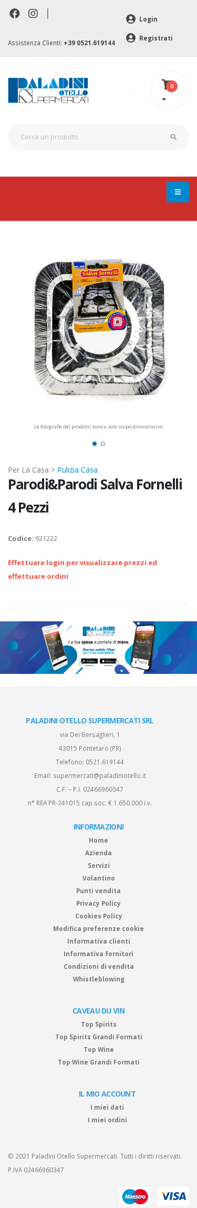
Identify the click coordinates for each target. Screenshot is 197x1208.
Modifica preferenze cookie (98, 928)
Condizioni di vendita (99, 966)
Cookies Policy (98, 916)
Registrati (155, 38)
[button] (94, 443)
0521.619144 (105, 761)
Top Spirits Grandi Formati (98, 1036)
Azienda (98, 852)
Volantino (98, 878)
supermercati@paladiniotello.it (99, 775)
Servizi (99, 865)
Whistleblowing (99, 979)
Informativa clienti (98, 941)
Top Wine (99, 1049)
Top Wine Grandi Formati (99, 1062)
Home (98, 840)
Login (148, 19)
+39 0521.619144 (89, 42)
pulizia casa (77, 470)
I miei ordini (107, 1119)
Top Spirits (99, 1024)
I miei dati (107, 1107)
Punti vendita (98, 890)
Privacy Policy (98, 903)
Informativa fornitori (98, 953)
